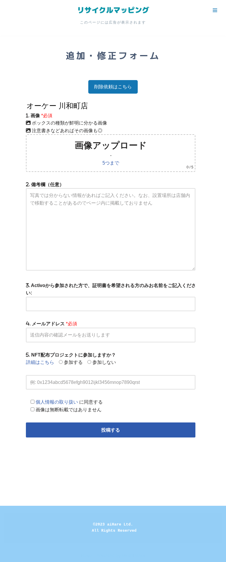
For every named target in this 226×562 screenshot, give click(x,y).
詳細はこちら (40, 362)
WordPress (133, 555)
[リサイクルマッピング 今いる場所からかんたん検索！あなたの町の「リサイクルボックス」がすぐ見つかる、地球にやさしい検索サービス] (113, 10)
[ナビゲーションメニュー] (215, 10)
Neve (86, 555)
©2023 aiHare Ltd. (113, 524)
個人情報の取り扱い (57, 401)
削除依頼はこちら (113, 86)
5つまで (110, 162)
